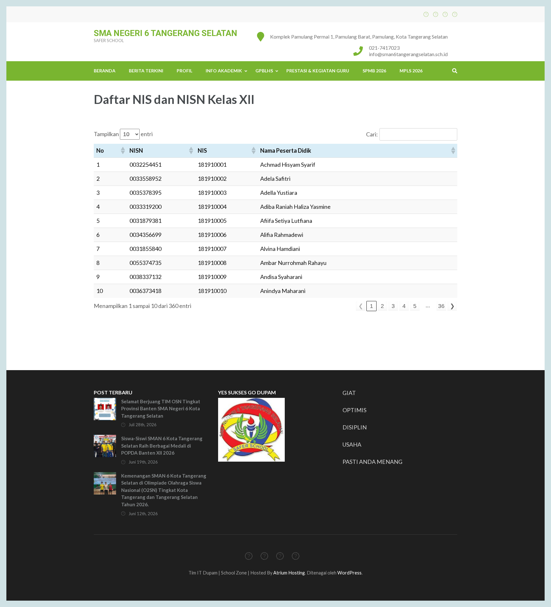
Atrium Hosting (289, 572)
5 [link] (414, 306)
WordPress (349, 572)
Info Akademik (224, 70)
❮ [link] (360, 306)
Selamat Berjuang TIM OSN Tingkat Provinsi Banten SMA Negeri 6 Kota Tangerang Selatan (160, 409)
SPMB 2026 (374, 70)
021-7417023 (384, 48)
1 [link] (371, 306)
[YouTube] (454, 14)
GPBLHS (264, 70)
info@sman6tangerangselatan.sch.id (408, 54)
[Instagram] (445, 14)
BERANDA (104, 70)
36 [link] (441, 306)
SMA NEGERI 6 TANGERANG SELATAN (165, 33)
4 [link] (404, 306)
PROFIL (184, 70)
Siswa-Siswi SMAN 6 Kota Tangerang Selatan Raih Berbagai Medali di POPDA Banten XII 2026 (161, 445)
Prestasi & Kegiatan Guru (317, 70)
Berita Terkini (146, 70)
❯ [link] (452, 306)
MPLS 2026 (411, 70)
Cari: (372, 134)
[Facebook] (426, 14)
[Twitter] (435, 14)
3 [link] (393, 306)
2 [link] (382, 306)
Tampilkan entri (123, 133)
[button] (122, 150)
